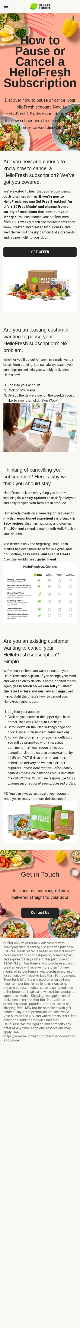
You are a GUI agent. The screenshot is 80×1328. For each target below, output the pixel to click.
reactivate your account (51, 794)
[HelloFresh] (40, 6)
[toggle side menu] (6, 6)
